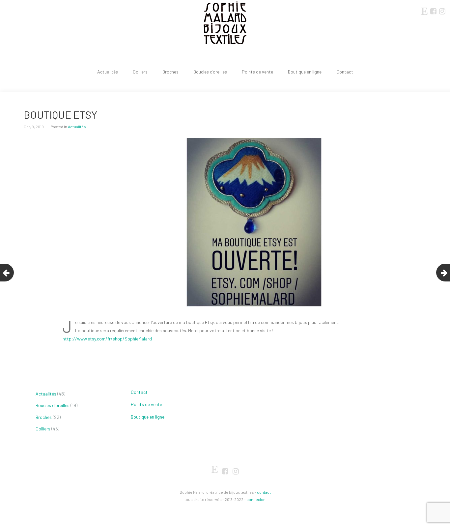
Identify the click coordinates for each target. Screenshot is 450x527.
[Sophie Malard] (225, 23)
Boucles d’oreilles (210, 71)
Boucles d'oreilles (53, 405)
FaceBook (433, 11)
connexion (256, 499)
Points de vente (257, 71)
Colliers (140, 71)
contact (264, 492)
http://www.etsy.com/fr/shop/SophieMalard (107, 338)
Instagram (442, 11)
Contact (344, 71)
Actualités (107, 71)
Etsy (424, 10)
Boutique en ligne (305, 71)
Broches (170, 71)
